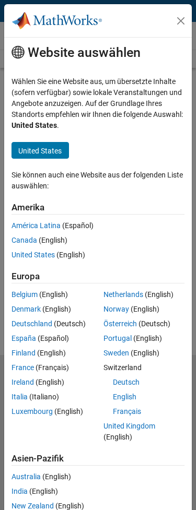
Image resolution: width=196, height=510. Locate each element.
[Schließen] (181, 21)
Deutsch (126, 382)
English (124, 397)
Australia (26, 476)
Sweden (116, 353)
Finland (23, 353)
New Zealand (32, 506)
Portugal (117, 338)
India (19, 491)
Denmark (26, 309)
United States (33, 255)
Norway (116, 309)
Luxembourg (32, 411)
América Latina (36, 225)
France (22, 367)
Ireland (22, 382)
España (23, 338)
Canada (24, 240)
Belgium (24, 294)
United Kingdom (129, 426)
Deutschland (31, 323)
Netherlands (123, 294)
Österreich (120, 323)
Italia (19, 397)
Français (127, 411)
